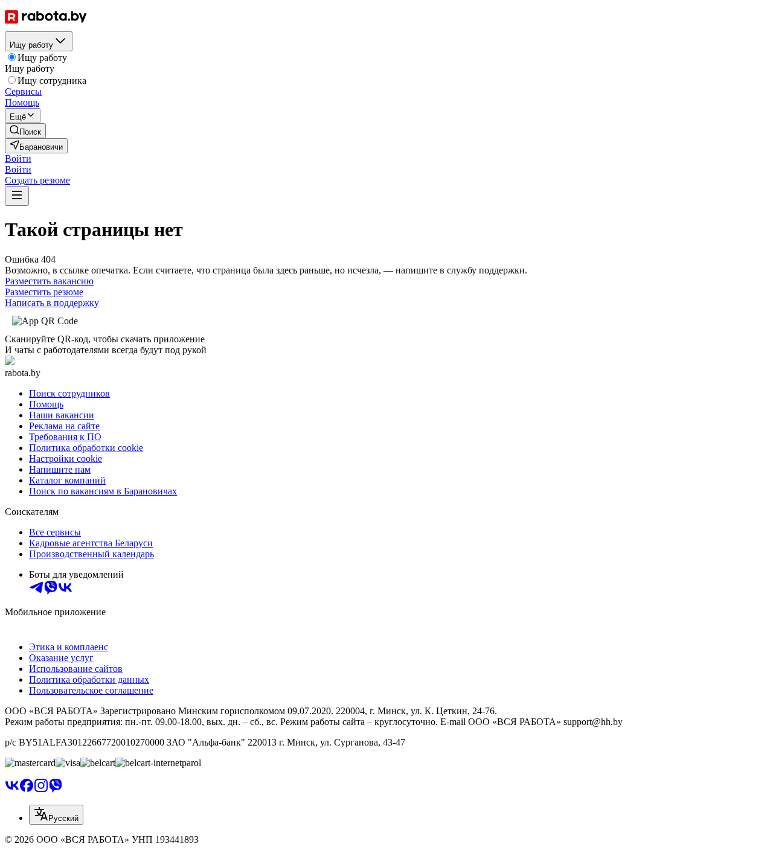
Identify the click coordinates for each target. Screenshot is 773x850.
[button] (18, 158)
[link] (25, 130)
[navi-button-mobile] (17, 196)
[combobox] (56, 815)
